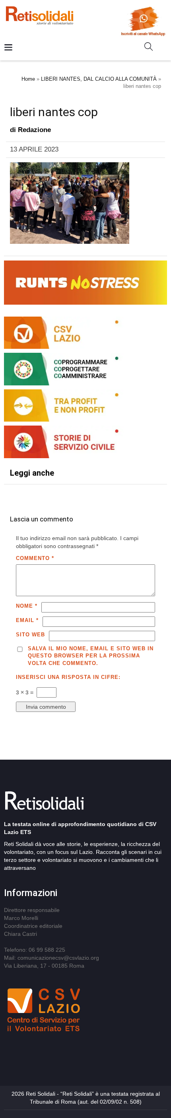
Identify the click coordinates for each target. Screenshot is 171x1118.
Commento (35, 558)
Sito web (30, 635)
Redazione (34, 130)
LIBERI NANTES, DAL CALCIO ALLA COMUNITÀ (99, 79)
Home (28, 79)
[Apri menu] (8, 48)
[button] (151, 48)
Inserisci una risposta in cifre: (68, 677)
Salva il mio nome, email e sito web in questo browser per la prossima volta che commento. (91, 656)
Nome (26, 606)
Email (27, 620)
